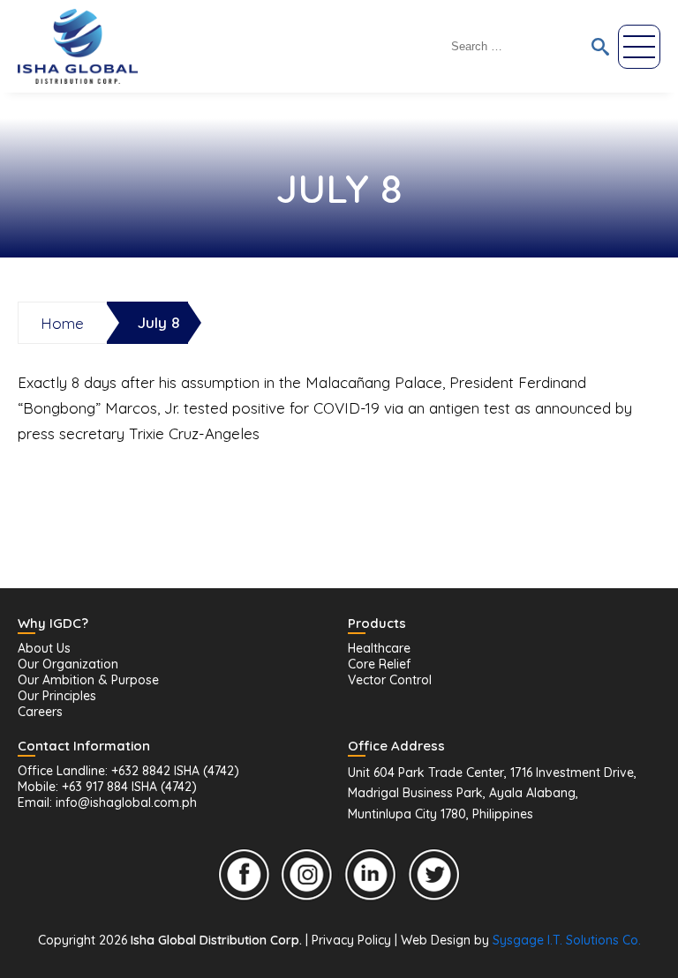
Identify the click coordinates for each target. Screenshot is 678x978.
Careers (40, 712)
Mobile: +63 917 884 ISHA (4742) (107, 787)
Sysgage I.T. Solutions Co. (567, 940)
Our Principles (57, 696)
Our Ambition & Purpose (88, 680)
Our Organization (68, 664)
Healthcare (379, 648)
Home (62, 323)
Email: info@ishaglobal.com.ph (107, 802)
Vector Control (390, 680)
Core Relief (379, 664)
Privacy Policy (351, 940)
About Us (44, 648)
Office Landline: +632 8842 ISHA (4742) (128, 771)
